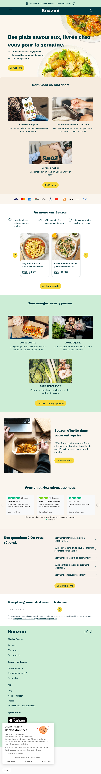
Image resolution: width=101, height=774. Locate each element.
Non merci (11, 762)
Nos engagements (16, 668)
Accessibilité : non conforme (21, 705)
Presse (11, 701)
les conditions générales (47, 618)
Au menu (12, 645)
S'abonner (13, 650)
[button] (6, 770)
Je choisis (28, 762)
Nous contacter (15, 696)
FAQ (10, 691)
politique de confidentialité (24, 618)
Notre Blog (13, 678)
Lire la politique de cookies (14, 753)
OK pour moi (45, 762)
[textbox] (32, 609)
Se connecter (14, 655)
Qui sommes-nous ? (17, 673)
